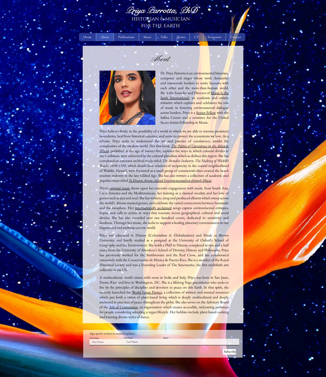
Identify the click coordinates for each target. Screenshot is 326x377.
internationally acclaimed (153, 207)
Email (165, 338)
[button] (147, 37)
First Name (94, 338)
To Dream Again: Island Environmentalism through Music (170, 180)
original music (120, 188)
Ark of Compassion (123, 307)
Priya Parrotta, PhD (161, 10)
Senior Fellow (206, 112)
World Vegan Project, (147, 292)
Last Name (128, 338)
